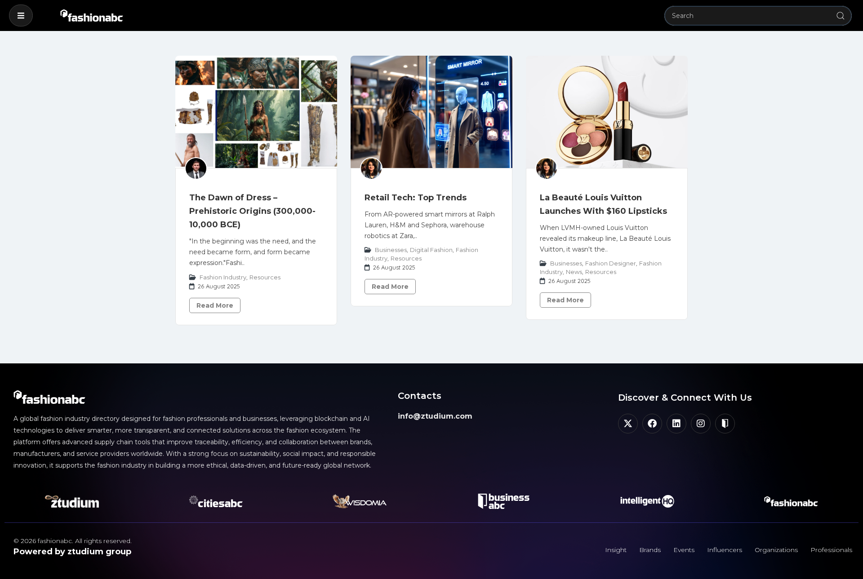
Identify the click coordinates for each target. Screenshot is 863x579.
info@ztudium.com (435, 416)
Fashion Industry (223, 277)
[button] (21, 15)
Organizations (776, 550)
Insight (616, 550)
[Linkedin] (676, 423)
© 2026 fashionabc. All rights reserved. (72, 541)
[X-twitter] (628, 423)
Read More (214, 305)
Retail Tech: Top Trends (416, 198)
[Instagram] (701, 423)
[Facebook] (652, 423)
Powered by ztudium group (72, 552)
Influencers (724, 550)
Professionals (831, 550)
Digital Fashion (431, 249)
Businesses (391, 249)
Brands (650, 550)
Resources (264, 277)
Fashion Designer (610, 263)
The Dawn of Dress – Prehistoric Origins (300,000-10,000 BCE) (252, 211)
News (574, 271)
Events (683, 550)
